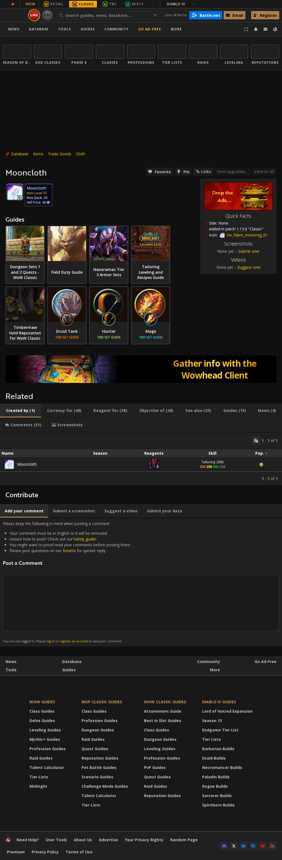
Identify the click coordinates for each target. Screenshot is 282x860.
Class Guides (42, 711)
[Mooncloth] (9, 464)
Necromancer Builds (222, 767)
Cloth (80, 153)
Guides (88, 29)
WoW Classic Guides (165, 701)
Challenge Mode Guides (105, 786)
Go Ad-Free (149, 29)
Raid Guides (41, 758)
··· (152, 4)
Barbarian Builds (218, 748)
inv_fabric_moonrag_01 (247, 235)
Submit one (248, 251)
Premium (16, 851)
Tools (11, 669)
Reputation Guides (100, 758)
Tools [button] (64, 29)
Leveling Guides (45, 730)
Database (38, 29)
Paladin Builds (216, 776)
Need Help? (28, 839)
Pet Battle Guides (99, 767)
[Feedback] (265, 29)
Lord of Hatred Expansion (227, 711)
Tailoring (208, 462)
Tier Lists (38, 776)
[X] (234, 846)
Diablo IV (182, 4)
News (13, 29)
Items (38, 153)
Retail (57, 4)
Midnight (38, 786)
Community (116, 29)
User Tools (56, 839)
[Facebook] (253, 846)
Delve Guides (42, 720)
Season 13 (212, 720)
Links (206, 171)
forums (69, 550)
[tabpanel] (141, 458)
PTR (47, 15)
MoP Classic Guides (102, 701)
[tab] (20, 410)
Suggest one (248, 267)
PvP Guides (155, 767)
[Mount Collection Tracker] (141, 369)
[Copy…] (256, 440)
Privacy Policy (45, 851)
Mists (137, 4)
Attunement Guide (162, 711)
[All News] (12, 4)
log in (51, 641)
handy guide (84, 539)
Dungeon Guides (98, 730)
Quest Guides (95, 748)
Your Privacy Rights (144, 839)
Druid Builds (214, 758)
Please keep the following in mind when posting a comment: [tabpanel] (67, 582)
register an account (73, 641)
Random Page (184, 839)
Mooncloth (27, 464)
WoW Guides (42, 701)
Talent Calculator (46, 767)
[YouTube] (263, 846)
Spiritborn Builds (218, 805)
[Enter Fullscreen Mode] (246, 29)
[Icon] (14, 192)
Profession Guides (47, 748)
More (215, 669)
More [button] (176, 29)
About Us (83, 839)
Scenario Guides (97, 776)
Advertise (108, 839)
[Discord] (224, 846)
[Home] (8, 841)
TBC (113, 4)
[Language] (275, 29)
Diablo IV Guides (219, 701)
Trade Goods (59, 153)
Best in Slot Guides (162, 720)
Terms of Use (79, 851)
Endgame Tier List (220, 730)
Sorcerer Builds (217, 795)
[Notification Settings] (256, 29)
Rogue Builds (215, 786)
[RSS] (272, 846)
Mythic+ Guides (44, 739)
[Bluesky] (243, 846)
